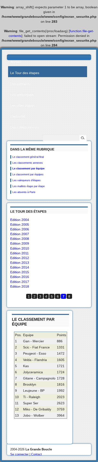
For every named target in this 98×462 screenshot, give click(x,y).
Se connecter (19, 454)
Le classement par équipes (28, 174)
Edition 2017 (19, 282)
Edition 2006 (19, 229)
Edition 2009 (19, 243)
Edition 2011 (19, 253)
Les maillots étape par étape (28, 186)
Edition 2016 (19, 277)
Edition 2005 (19, 224)
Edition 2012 (19, 258)
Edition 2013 (19, 262)
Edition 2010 (19, 248)
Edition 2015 (19, 272)
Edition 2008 (19, 239)
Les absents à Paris (23, 192)
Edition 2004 (19, 220)
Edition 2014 (19, 267)
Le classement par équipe (28, 168)
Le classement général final (28, 156)
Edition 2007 (19, 234)
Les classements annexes (27, 162)
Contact (36, 454)
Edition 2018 (19, 286)
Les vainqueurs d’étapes (26, 180)
